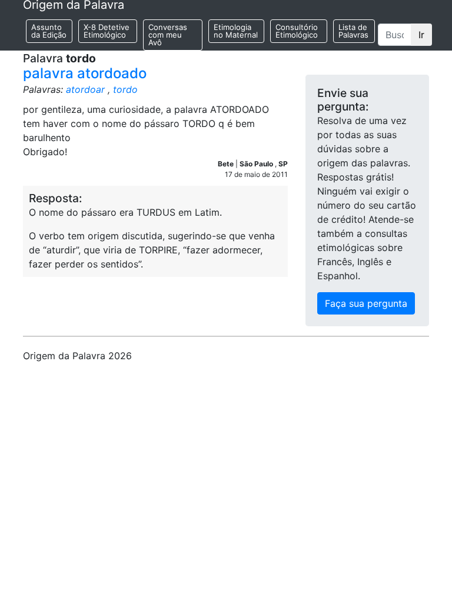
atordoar (85, 89)
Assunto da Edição (49, 30)
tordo (125, 89)
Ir (421, 35)
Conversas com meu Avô (167, 34)
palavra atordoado (85, 73)
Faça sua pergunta (366, 303)
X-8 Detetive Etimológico (106, 30)
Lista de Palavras (353, 30)
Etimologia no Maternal (236, 30)
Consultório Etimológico (296, 30)
